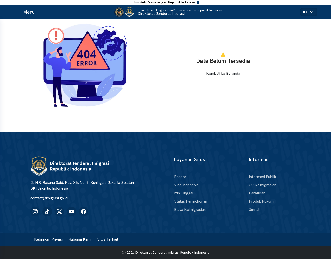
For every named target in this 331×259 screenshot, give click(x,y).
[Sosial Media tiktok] (47, 211)
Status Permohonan (190, 201)
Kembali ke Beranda (223, 73)
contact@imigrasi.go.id (49, 197)
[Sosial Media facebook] (83, 211)
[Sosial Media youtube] (71, 211)
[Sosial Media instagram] (35, 211)
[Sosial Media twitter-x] (59, 211)
